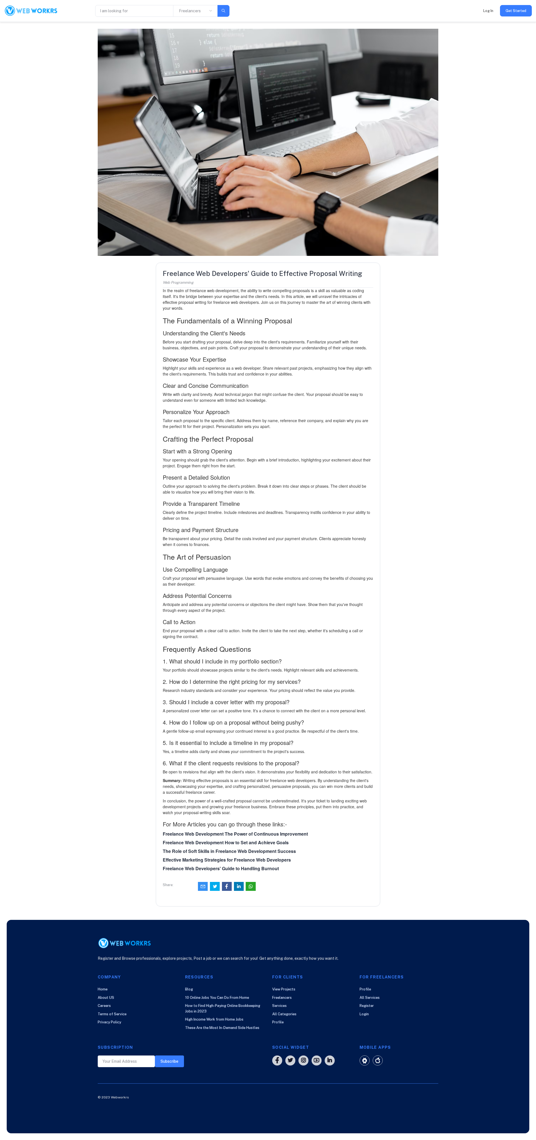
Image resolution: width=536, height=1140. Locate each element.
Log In (488, 11)
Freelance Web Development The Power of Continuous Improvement (235, 834)
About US (106, 997)
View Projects (283, 989)
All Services (370, 997)
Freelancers (282, 997)
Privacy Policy (109, 1022)
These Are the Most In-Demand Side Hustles (222, 1028)
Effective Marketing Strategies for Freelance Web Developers (227, 860)
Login (364, 1014)
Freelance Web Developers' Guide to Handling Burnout (221, 868)
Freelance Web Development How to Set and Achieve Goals (226, 842)
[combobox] (195, 11)
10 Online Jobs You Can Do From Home (217, 997)
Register (367, 1006)
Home (102, 989)
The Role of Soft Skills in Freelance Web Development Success (229, 851)
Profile (278, 1022)
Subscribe (169, 1061)
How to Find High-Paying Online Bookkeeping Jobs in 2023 (222, 1008)
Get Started (516, 11)
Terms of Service (112, 1014)
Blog (189, 989)
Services (279, 1006)
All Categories (284, 1014)
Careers (104, 1006)
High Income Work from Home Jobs (214, 1019)
